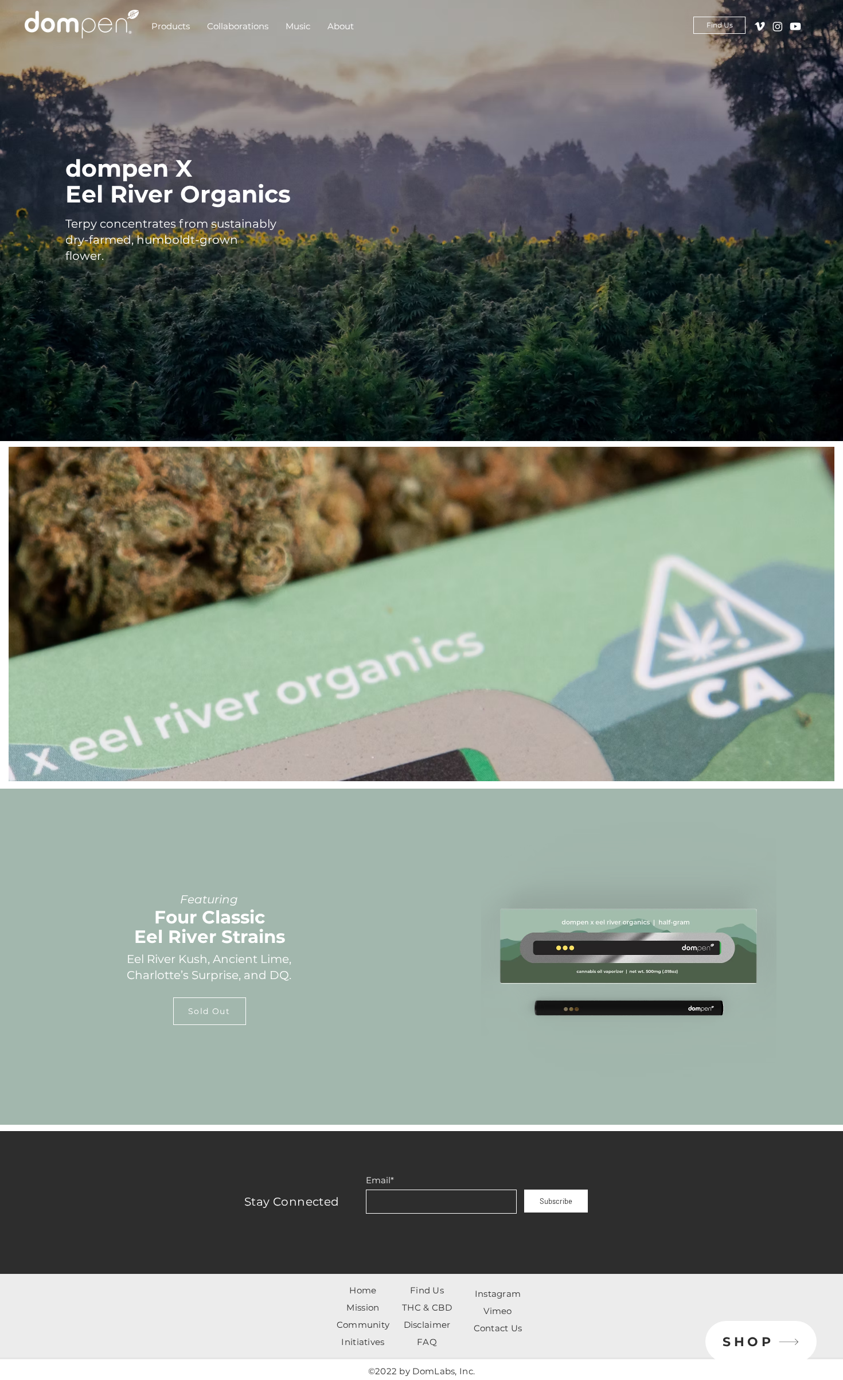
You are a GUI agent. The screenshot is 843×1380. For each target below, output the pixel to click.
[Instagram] (777, 26)
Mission (362, 1307)
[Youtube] (795, 26)
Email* (380, 1180)
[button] (170, 26)
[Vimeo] (760, 26)
